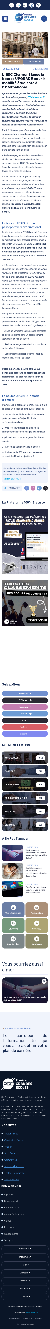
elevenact (30, 1324)
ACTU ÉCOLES (12, 61)
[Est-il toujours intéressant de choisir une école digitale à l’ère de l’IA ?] (12, 853)
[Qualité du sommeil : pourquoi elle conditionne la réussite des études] (12, 871)
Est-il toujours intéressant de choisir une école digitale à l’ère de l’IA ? (24, 998)
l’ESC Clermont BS (36, 97)
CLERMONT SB (34, 61)
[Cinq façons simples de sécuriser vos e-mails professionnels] (12, 889)
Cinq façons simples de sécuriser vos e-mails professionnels (36, 890)
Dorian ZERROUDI (11, 69)
